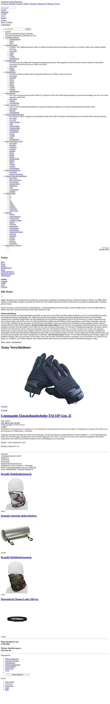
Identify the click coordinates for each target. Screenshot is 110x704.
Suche (28, 29)
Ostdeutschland (14, 128)
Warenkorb (4, 12)
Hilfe (7, 690)
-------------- (105, 247)
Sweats (11, 86)
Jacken (11, 53)
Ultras (11, 138)
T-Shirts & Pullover (7, 272)
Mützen (12, 161)
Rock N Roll (18, 141)
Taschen (12, 89)
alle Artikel (13, 51)
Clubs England (14, 122)
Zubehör (12, 191)
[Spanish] (32, 4)
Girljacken (13, 147)
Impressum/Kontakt (11, 661)
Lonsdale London (15, 220)
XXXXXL (13, 209)
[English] (11, 4)
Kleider (12, 157)
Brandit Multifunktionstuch (16, 474)
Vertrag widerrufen (17, 674)
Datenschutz (9, 669)
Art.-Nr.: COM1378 (29, 467)
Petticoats (12, 234)
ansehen (3, 18)
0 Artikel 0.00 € (4, 15)
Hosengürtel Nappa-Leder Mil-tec (19, 599)
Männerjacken (14, 159)
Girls (11, 124)
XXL (11, 203)
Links (7, 688)
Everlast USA (14, 218)
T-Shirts (12, 57)
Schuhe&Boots (21, 176)
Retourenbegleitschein (12, 665)
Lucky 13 (15, 105)
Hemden (12, 111)
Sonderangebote (14, 39)
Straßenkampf (14, 130)
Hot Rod (12, 242)
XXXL (11, 205)
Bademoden (13, 226)
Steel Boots (13, 186)
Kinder (11, 155)
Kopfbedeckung (6, 268)
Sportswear (16, 170)
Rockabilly (13, 243)
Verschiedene (13, 190)
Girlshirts (12, 78)
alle (6, 281)
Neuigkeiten (9, 686)
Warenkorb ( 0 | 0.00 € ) (13, 245)
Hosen (11, 80)
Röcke (11, 163)
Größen (12, 193)
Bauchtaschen (14, 228)
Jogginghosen (14, 230)
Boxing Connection (16, 174)
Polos (11, 55)
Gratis (11, 41)
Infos (10, 213)
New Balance (14, 182)
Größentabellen (10, 667)
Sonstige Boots (14, 184)
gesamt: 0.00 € (104, 249)
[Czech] (57, 4)
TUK (11, 188)
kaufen (4, 427)
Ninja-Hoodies (14, 126)
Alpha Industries (15, 216)
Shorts (11, 84)
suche (3, 10)
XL (10, 201)
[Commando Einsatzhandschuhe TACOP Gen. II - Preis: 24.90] (55, 405)
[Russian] (49, 4)
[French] (19, 4)
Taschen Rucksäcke (7, 273)
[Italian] (26, 4)
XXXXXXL (13, 211)
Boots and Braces (15, 180)
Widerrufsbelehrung (12, 659)
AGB (7, 670)
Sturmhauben (13, 132)
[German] (4, 4)
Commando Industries (13, 467)
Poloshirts (12, 236)
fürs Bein (12, 145)
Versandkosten (10, 663)
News (11, 43)
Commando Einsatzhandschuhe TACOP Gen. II (36, 416)
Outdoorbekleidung (16, 232)
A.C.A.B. (12, 120)
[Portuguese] (41, 4)
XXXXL (12, 207)
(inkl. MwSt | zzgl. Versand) (10, 423)
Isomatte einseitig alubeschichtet (19, 515)
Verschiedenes (14, 59)
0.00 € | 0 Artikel (6, 22)
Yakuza (12, 222)
